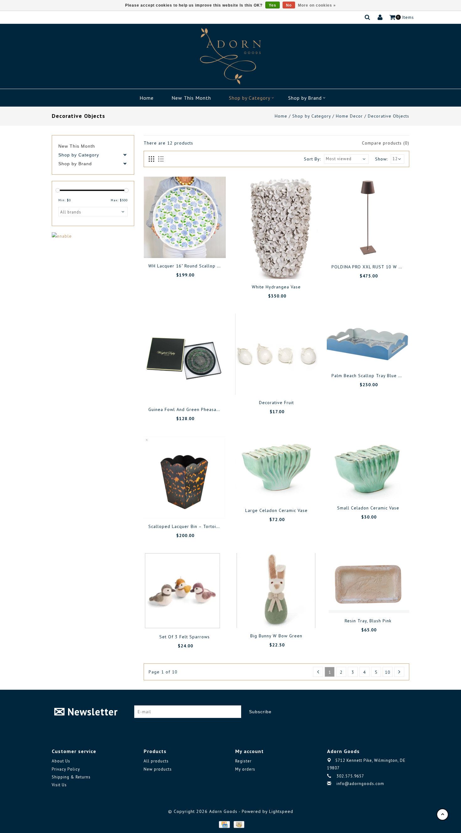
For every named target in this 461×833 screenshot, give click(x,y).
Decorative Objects (388, 116)
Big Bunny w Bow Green (276, 636)
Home (147, 98)
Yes (272, 5)
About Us (61, 761)
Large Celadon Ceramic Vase (276, 510)
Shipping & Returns (71, 777)
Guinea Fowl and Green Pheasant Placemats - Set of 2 (207, 409)
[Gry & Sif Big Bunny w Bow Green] (276, 590)
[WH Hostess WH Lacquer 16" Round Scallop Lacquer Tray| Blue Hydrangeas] (185, 217)
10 (387, 672)
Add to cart (163, 247)
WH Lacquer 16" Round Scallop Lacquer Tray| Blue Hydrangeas (216, 266)
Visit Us (59, 785)
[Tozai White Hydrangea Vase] (276, 228)
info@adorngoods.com (360, 783)
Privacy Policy (66, 769)
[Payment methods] (224, 824)
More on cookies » (317, 5)
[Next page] (399, 672)
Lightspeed (281, 811)
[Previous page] (318, 672)
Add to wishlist (177, 247)
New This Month (191, 98)
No (289, 5)
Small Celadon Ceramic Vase (368, 508)
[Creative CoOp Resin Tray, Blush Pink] (368, 583)
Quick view (205, 247)
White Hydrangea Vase (276, 287)
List (161, 159)
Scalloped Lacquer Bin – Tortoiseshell (190, 526)
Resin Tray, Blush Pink (368, 621)
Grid (152, 159)
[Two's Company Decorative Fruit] (276, 354)
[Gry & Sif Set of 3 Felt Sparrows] (185, 591)
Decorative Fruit (276, 402)
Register (243, 761)
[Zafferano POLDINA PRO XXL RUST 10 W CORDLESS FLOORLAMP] (368, 218)
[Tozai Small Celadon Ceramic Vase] (368, 468)
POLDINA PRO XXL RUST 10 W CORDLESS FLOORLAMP (390, 267)
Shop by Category (249, 98)
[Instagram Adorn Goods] (404, 712)
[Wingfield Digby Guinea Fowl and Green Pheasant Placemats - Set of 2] (185, 358)
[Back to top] (442, 814)
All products (156, 761)
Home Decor (349, 116)
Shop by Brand (305, 98)
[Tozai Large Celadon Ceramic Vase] (276, 469)
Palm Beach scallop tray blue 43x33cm (374, 375)
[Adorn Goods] (230, 56)
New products (158, 769)
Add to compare (191, 247)
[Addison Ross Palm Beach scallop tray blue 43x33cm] (368, 341)
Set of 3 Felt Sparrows (184, 637)
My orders (245, 769)
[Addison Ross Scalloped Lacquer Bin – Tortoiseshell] (185, 477)
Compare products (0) (385, 143)
